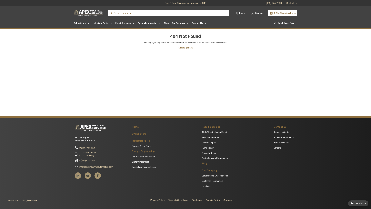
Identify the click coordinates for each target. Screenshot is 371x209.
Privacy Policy (157, 200)
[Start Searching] (111, 13)
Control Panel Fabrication (143, 156)
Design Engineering (143, 151)
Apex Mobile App (281, 143)
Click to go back (186, 48)
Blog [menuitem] (166, 23)
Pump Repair (208, 148)
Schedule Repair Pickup (284, 137)
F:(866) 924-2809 (87, 160)
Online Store (139, 134)
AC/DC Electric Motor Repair (214, 132)
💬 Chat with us (358, 203)
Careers (277, 148)
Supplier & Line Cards (141, 146)
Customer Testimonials (212, 181)
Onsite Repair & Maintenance (215, 158)
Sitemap (227, 200)
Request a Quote (281, 132)
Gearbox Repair (209, 143)
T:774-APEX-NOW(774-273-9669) (87, 154)
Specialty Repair (209, 153)
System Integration (140, 162)
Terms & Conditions (178, 200)
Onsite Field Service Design (144, 167)
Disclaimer (197, 200)
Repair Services (211, 127)
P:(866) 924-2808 (87, 148)
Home (135, 127)
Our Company (209, 170)
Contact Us (291, 3)
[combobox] (168, 13)
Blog (204, 163)
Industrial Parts (141, 141)
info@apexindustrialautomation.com (96, 167)
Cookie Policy (213, 200)
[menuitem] (82, 23)
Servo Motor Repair (210, 137)
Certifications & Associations (215, 176)
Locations (206, 186)
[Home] (89, 13)
